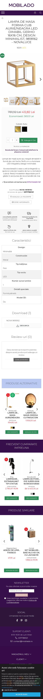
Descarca (24, 326)
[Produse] (3, 13)
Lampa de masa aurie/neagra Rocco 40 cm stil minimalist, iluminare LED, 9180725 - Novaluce (12, 415)
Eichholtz (31, 411)
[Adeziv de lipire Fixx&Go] (11, 533)
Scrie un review (21, 360)
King (11, 477)
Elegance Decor (12, 548)
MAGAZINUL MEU (21, 654)
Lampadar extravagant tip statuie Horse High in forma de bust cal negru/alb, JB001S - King (12, 481)
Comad (31, 548)
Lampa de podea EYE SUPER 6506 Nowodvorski (31, 481)
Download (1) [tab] (21, 313)
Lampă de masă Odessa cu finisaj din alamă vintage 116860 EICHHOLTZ (31, 415)
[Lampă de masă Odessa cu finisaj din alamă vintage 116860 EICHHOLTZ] (31, 401)
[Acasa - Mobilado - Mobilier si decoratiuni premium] (21, 5)
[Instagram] (26, 620)
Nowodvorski (31, 477)
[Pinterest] (21, 620)
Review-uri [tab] (21, 337)
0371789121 (23, 638)
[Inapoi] (1, 18)
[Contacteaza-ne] (29, 12)
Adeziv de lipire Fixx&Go (11, 551)
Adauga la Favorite (21, 197)
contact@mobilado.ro (23, 641)
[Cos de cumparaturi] (35, 12)
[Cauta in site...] (40, 12)
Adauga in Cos (30, 140)
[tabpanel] (21, 74)
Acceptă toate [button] (21, 694)
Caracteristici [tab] (21, 240)
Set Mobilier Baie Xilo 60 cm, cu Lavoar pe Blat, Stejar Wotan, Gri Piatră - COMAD (31, 552)
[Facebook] (17, 620)
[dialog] (21, 681)
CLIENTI (20, 659)
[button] (21, 690)
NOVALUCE (12, 411)
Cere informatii (21, 202)
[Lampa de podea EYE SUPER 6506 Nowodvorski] (31, 466)
